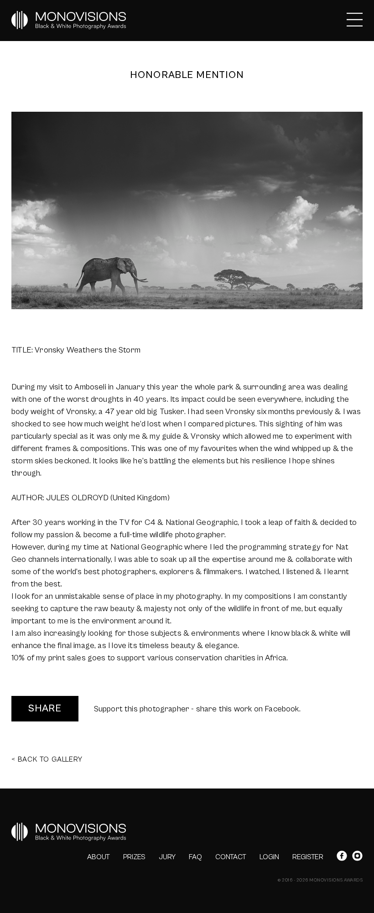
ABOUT (98, 857)
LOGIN (269, 857)
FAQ (195, 857)
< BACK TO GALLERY (47, 759)
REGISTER (307, 857)
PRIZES (134, 857)
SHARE (45, 708)
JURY (167, 857)
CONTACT (230, 857)
